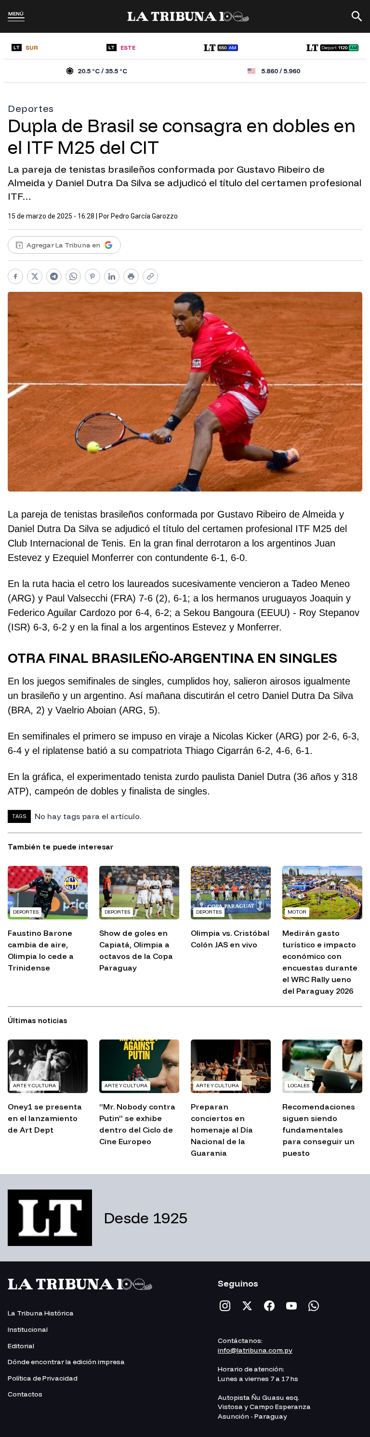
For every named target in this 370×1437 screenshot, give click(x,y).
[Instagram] (225, 1306)
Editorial (21, 1345)
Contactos (25, 1394)
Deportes (31, 108)
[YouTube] (291, 1306)
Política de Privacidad (43, 1378)
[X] (247, 1306)
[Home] (188, 16)
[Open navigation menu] (16, 19)
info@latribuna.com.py (255, 1350)
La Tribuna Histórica (41, 1313)
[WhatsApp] (313, 1306)
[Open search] (357, 16)
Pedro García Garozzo (144, 216)
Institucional (28, 1329)
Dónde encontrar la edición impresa (66, 1361)
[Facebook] (269, 1306)
